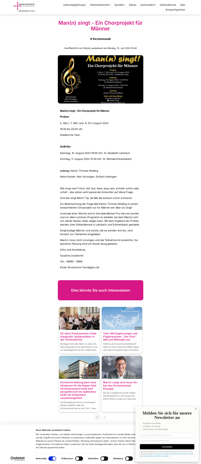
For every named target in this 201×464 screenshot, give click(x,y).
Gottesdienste (168, 4)
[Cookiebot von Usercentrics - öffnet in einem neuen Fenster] (18, 459)
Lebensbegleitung (73, 4)
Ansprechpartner (175, 9)
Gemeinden (147, 4)
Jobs (182, 4)
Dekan (132, 4)
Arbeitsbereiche (99, 4)
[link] (74, 4)
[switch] (79, 458)
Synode (118, 4)
